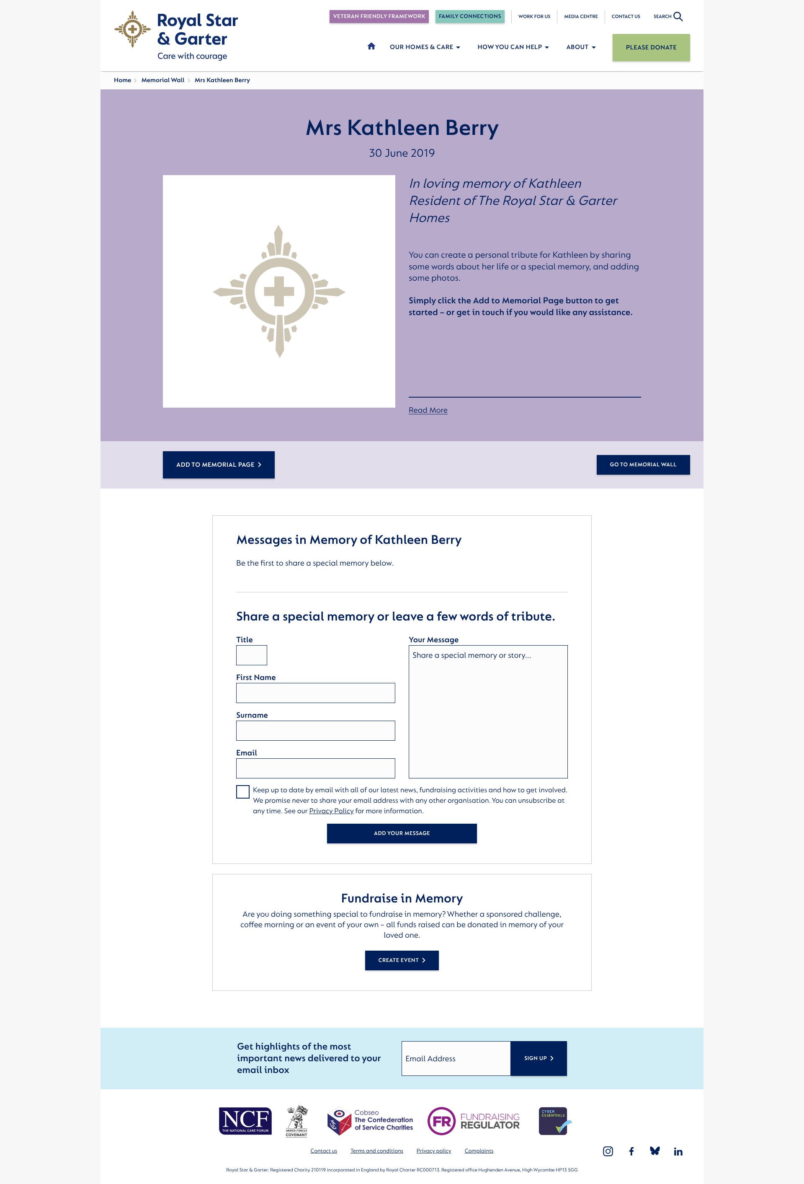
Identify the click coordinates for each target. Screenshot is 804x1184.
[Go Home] (176, 35)
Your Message (434, 640)
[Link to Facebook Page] (631, 1151)
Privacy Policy (331, 811)
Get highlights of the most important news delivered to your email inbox (309, 1058)
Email (246, 753)
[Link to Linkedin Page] (678, 1151)
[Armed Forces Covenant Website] (297, 1121)
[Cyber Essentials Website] (556, 1121)
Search (663, 16)
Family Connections (470, 16)
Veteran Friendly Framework (379, 16)
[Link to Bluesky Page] (655, 1151)
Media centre (581, 16)
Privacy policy (434, 1151)
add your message (402, 833)
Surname (252, 715)
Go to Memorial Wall (643, 464)
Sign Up (535, 1058)
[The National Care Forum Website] (246, 1121)
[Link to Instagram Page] (608, 1151)
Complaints (479, 1151)
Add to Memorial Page (215, 465)
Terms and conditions (376, 1151)
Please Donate (651, 48)
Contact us (626, 16)
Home (122, 80)
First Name (256, 677)
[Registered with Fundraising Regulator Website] (474, 1121)
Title (244, 640)
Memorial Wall (162, 80)
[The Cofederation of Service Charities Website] (370, 1121)
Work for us (534, 16)
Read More (428, 410)
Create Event (399, 960)
